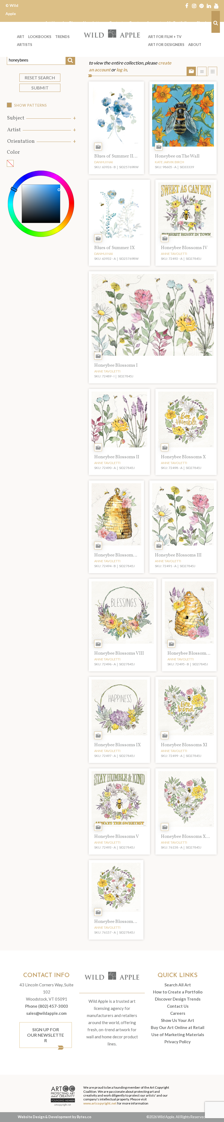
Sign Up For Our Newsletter (45, 1035)
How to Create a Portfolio (177, 991)
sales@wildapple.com (46, 1013)
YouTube (216, 5)
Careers (177, 1013)
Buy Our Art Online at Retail (177, 1027)
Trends (62, 36)
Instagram (194, 5)
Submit (40, 87)
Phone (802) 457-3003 (46, 1006)
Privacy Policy (177, 1041)
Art (20, 36)
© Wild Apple (11, 9)
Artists (24, 44)
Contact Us (177, 1006)
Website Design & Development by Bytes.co (54, 1117)
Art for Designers (166, 44)
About (194, 44)
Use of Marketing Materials (177, 1034)
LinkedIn (208, 5)
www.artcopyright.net (100, 1103)
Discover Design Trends (178, 998)
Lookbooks (39, 36)
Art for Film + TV (164, 36)
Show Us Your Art (177, 1020)
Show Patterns (30, 105)
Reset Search (40, 77)
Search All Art (177, 984)
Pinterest (201, 5)
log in (121, 69)
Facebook (186, 5)
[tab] (41, 118)
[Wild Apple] (112, 33)
